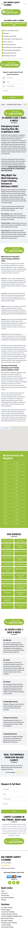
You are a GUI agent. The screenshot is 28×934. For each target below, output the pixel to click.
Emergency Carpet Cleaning (14, 104)
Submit (13, 97)
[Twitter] (13, 882)
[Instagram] (9, 882)
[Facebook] (17, 882)
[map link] (2, 4)
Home (3, 104)
